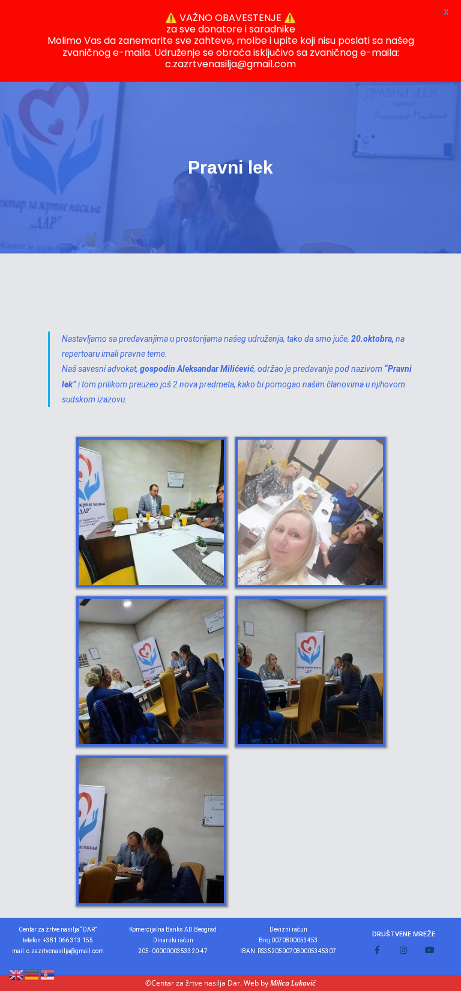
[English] (17, 974)
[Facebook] (377, 950)
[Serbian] (48, 974)
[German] (32, 974)
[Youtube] (430, 950)
